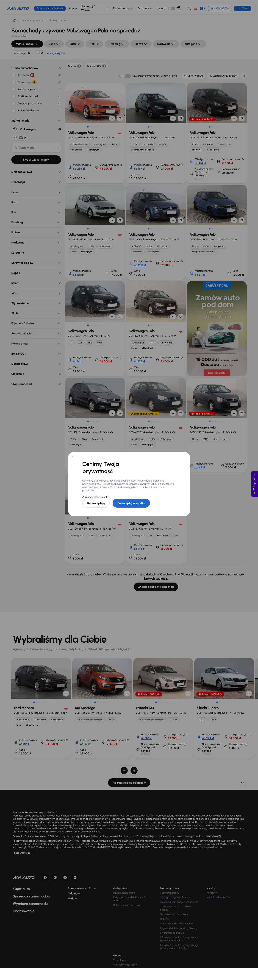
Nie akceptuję (96, 503)
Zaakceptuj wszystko (131, 503)
